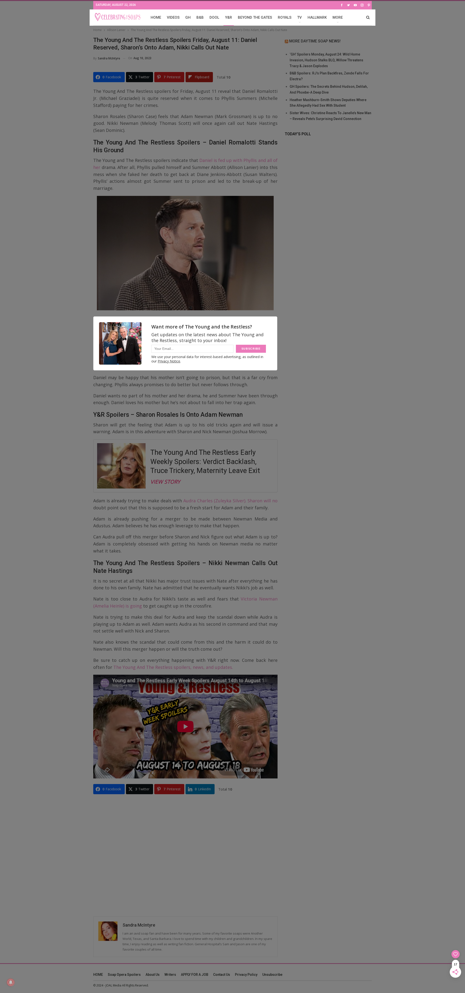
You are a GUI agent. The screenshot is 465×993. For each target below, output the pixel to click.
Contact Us (221, 975)
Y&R (228, 17)
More (338, 17)
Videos (173, 17)
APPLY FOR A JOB (194, 975)
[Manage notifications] (11, 982)
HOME (156, 17)
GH (188, 17)
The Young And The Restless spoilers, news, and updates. (173, 667)
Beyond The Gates (255, 17)
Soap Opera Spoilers (124, 975)
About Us (153, 975)
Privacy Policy (246, 975)
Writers (170, 975)
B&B (200, 17)
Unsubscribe (272, 975)
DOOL (214, 17)
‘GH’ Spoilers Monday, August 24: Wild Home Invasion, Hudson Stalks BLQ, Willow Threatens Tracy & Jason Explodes (326, 60)
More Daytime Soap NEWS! (315, 41)
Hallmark (317, 17)
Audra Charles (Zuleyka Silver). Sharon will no (230, 501)
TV (299, 17)
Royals (284, 17)
